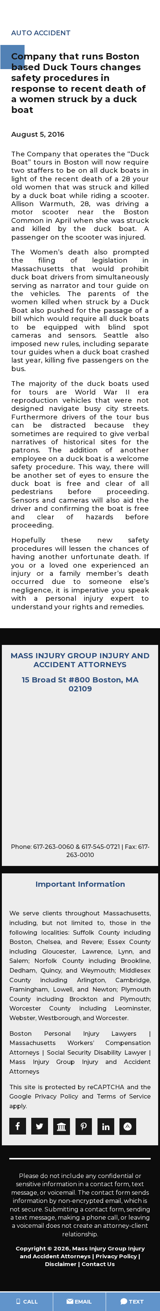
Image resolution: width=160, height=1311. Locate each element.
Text (135, 1301)
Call (30, 1301)
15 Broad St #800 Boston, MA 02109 (80, 684)
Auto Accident (41, 33)
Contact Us (98, 1264)
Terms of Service (124, 1096)
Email (82, 1301)
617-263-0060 (53, 846)
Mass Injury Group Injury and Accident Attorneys (80, 660)
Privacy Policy (56, 1096)
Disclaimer (61, 1264)
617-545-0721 (100, 846)
